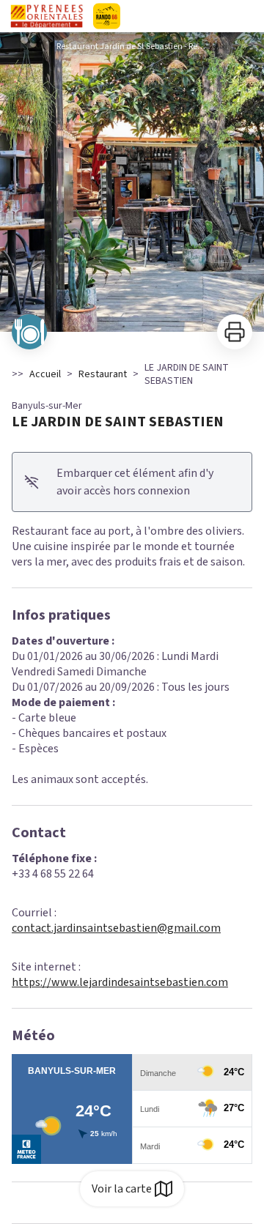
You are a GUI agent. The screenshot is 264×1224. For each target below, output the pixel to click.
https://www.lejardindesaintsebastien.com (120, 982)
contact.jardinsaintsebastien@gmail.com (116, 928)
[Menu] (248, 16)
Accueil (45, 374)
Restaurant (102, 374)
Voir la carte (122, 1189)
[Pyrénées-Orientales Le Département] (132, 16)
